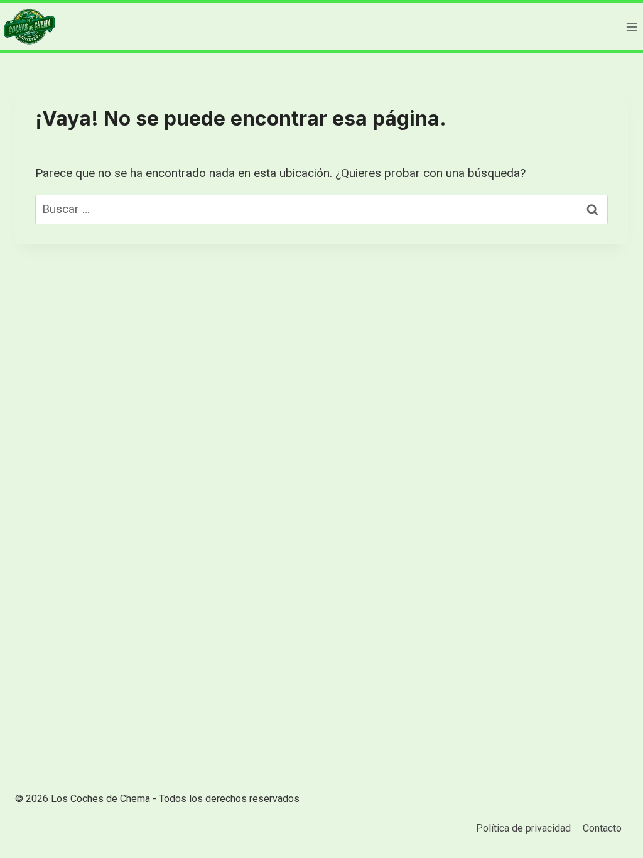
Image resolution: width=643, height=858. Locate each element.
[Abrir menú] (631, 26)
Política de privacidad (523, 828)
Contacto (602, 828)
